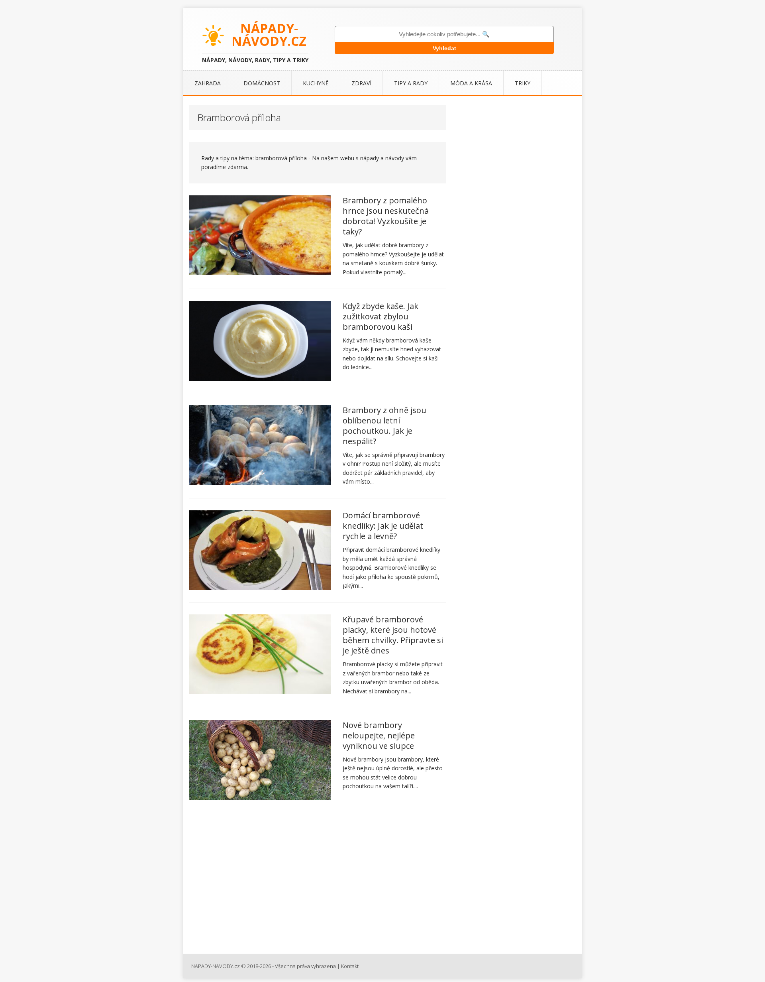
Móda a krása (471, 83)
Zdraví (361, 83)
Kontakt (350, 966)
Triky (522, 83)
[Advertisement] (382, 886)
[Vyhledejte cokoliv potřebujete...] (444, 34)
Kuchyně (316, 83)
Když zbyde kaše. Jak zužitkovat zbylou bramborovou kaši (380, 316)
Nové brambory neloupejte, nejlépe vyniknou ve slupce (379, 735)
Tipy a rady (411, 83)
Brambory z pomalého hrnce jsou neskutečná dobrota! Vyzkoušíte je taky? (386, 216)
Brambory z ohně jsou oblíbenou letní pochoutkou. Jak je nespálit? (384, 426)
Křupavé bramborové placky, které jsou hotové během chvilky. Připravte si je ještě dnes (393, 635)
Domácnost (261, 83)
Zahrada (207, 83)
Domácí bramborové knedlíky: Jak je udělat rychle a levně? (383, 525)
